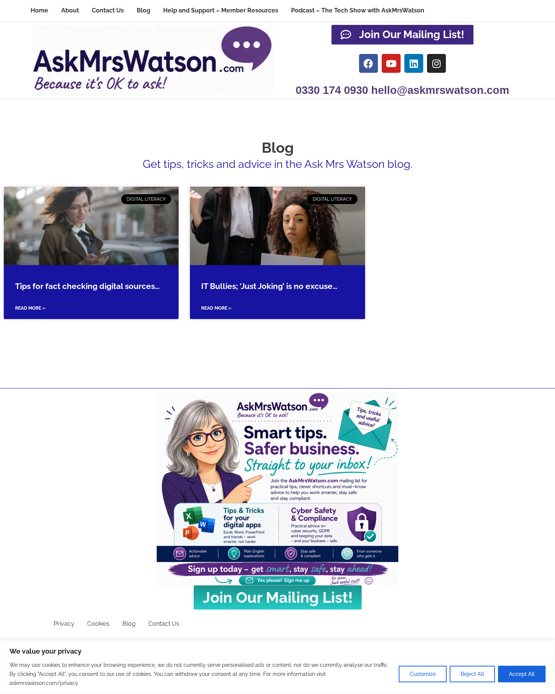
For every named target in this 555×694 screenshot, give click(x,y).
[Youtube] (391, 63)
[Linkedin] (413, 63)
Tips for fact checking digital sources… (87, 286)
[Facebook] (368, 63)
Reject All (472, 674)
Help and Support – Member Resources (220, 10)
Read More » (30, 308)
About (70, 10)
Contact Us (108, 10)
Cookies (98, 623)
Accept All (522, 674)
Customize (423, 674)
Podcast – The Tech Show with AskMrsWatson (357, 10)
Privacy (64, 623)
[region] (277, 667)
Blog (143, 10)
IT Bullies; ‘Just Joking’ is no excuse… (269, 286)
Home (39, 10)
